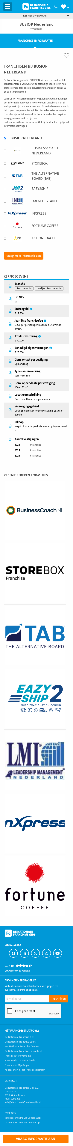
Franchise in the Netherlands (20, 1060)
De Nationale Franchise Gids (36, 6)
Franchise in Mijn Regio (17, 1065)
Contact (11, 1081)
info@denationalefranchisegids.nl (22, 1102)
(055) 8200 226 (12, 1099)
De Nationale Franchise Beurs (20, 1041)
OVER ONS (10, 1113)
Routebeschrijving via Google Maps (23, 1118)
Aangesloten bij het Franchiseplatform (25, 1070)
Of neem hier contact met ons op (22, 1122)
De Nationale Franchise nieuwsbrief (23, 1051)
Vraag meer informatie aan (23, 255)
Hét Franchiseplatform (22, 1030)
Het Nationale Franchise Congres (22, 1046)
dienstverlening (24, 288)
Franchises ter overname (18, 1056)
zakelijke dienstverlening (49, 288)
